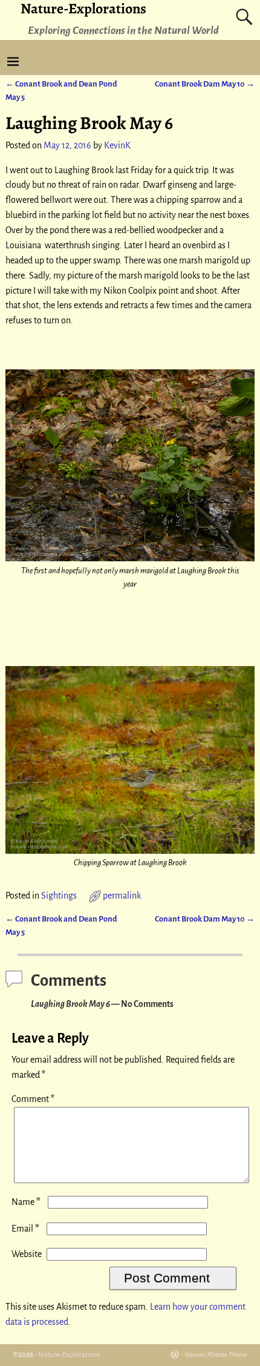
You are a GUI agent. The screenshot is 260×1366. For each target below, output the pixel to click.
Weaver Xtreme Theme (215, 1355)
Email (25, 1228)
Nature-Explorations (69, 1355)
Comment (32, 1099)
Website (26, 1254)
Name (26, 1202)
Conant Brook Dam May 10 (205, 83)
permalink (122, 895)
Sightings (59, 895)
